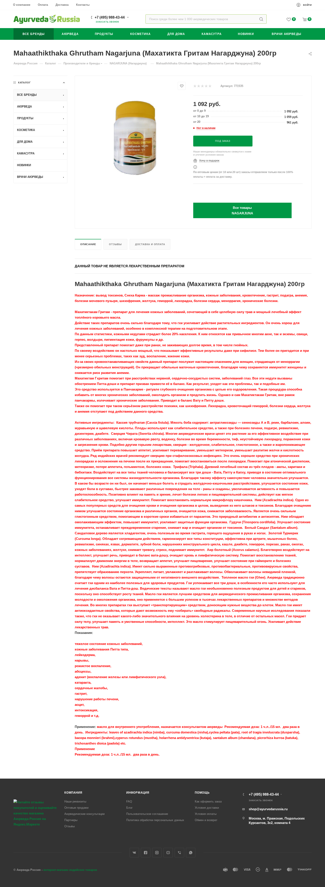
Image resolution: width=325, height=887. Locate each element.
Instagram (157, 852)
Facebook (145, 852)
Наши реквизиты (75, 801)
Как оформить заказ (208, 801)
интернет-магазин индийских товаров (70, 870)
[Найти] (261, 19)
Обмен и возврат (206, 820)
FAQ (129, 801)
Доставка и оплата (150, 244)
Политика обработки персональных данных (155, 820)
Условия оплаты (205, 814)
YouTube (168, 852)
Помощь (202, 792)
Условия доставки (207, 807)
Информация (137, 792)
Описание (88, 244)
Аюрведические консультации (84, 814)
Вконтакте (134, 852)
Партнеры (70, 820)
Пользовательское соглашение (147, 814)
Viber (179, 852)
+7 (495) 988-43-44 (110, 17)
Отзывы (115, 244)
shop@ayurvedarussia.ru (268, 809)
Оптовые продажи (76, 807)
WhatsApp (190, 852)
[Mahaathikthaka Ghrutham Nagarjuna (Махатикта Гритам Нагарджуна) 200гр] (134, 137)
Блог (129, 807)
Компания (73, 792)
